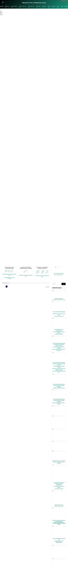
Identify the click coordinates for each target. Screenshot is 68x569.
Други (58, 6)
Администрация (14, 6)
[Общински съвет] (28, 8)
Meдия (49, 6)
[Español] (66, 0)
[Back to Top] (66, 567)
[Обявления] (5, 8)
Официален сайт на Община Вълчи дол (34, 2)
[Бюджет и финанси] (19, 8)
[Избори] (52, 8)
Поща (62, 6)
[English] (61, 0)
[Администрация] (11, 8)
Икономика (38, 6)
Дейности (44, 6)
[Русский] (65, 0)
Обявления (7, 6)
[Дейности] (43, 8)
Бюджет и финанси (22, 6)
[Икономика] (36, 8)
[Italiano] (64, 0)
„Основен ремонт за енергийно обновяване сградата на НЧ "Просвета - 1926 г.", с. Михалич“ (59, 401)
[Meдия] (48, 8)
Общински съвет (31, 6)
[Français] (63, 0)
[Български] (62, 0)
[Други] (57, 8)
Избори (53, 6)
